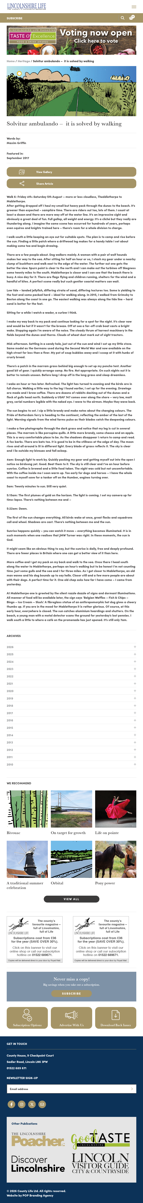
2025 (10, 654)
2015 (10, 727)
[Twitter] (32, 1104)
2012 (10, 750)
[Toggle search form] (122, 18)
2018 (10, 705)
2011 (10, 757)
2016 (10, 720)
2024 (10, 661)
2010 (10, 764)
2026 (10, 647)
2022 (10, 676)
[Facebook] (11, 1104)
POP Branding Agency (38, 1195)
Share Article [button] (44, 183)
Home (11, 61)
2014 (10, 735)
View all (71, 899)
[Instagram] (22, 1104)
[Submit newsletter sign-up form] (131, 1089)
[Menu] (134, 6)
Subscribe (14, 18)
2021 (10, 683)
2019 (10, 698)
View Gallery (44, 172)
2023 (10, 669)
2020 (10, 691)
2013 (10, 742)
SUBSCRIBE (71, 993)
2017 (10, 713)
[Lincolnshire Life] (27, 6)
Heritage (24, 61)
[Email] (42, 1104)
